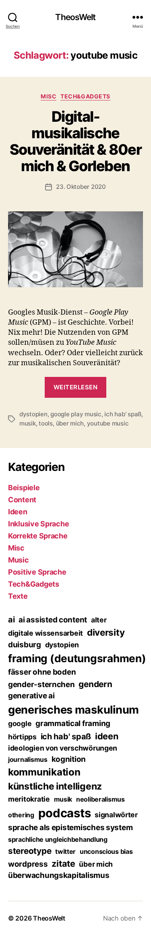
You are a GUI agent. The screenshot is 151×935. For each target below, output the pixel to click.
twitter (65, 851)
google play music (75, 414)
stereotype (29, 851)
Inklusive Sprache (38, 524)
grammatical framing (72, 723)
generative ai (31, 695)
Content (22, 499)
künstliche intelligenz (55, 786)
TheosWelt (75, 17)
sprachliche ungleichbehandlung (58, 839)
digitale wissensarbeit (45, 633)
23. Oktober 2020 (81, 186)
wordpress (28, 864)
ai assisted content (53, 619)
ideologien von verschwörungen (62, 748)
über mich (70, 423)
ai (11, 619)
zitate (63, 863)
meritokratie (29, 799)
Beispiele (24, 487)
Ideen (17, 511)
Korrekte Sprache (38, 536)
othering (21, 815)
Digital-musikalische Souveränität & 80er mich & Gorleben (76, 141)
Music (18, 560)
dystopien (33, 414)
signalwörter (116, 814)
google (19, 723)
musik (27, 423)
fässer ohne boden (42, 672)
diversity (106, 632)
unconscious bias (106, 851)
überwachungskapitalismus (59, 875)
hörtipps (22, 736)
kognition (69, 759)
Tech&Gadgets (85, 96)
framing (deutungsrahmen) (77, 658)
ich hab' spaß (122, 414)
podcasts (64, 813)
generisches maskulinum (73, 709)
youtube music (108, 423)
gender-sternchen (41, 684)
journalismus (28, 759)
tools (46, 423)
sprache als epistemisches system (70, 827)
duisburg (24, 644)
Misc (48, 96)
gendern (95, 684)
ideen (106, 736)
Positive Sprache (37, 572)
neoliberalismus (100, 799)
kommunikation (44, 772)
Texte (18, 596)
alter (99, 620)
